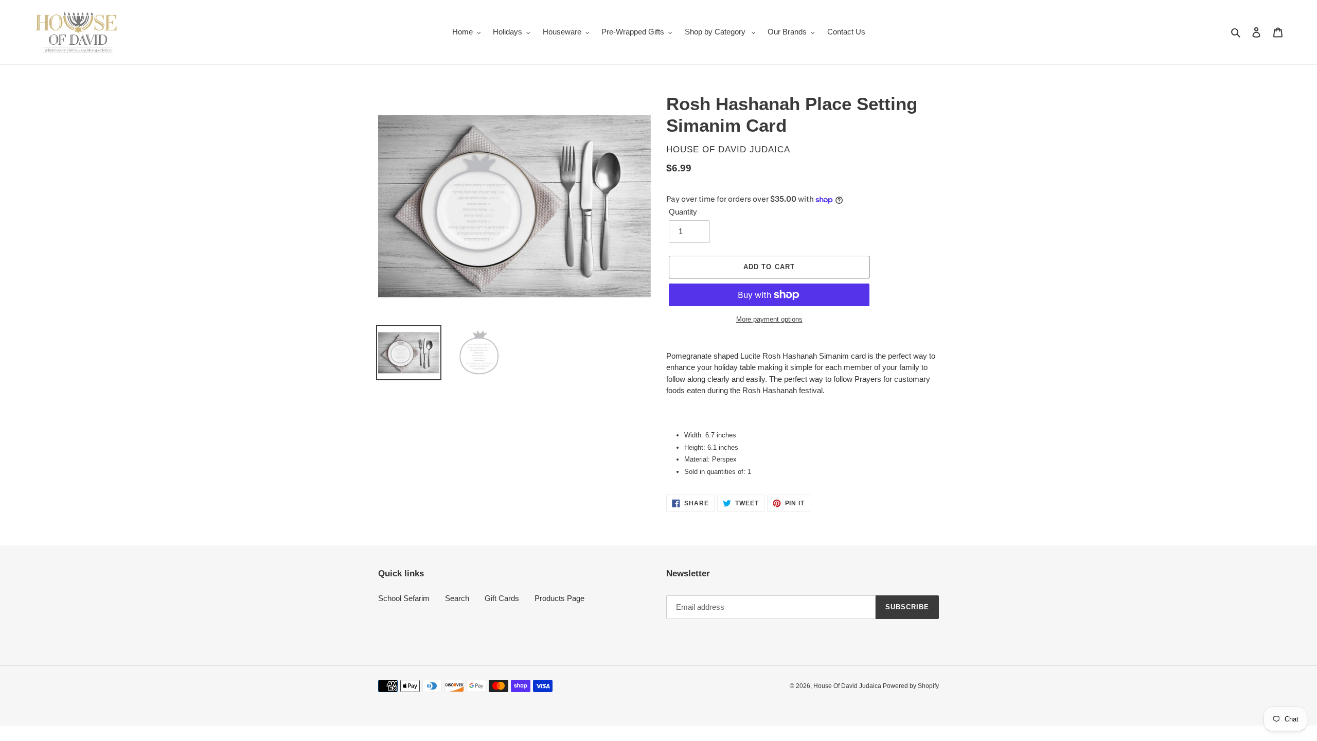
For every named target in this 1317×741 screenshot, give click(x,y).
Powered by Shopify (911, 686)
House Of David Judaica (848, 686)
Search (457, 598)
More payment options (769, 319)
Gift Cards (502, 598)
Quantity (683, 211)
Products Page (559, 598)
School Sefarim (404, 598)
